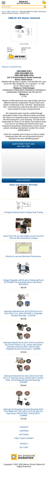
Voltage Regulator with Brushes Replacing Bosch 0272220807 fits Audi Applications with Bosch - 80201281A (23, 282)
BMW (8, 11)
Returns (24, 435)
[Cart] (44, 2)
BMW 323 (15, 11)
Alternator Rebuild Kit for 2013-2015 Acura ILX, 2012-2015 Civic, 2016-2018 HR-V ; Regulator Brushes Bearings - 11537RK (23, 313)
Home (4, 11)
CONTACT (24, 427)
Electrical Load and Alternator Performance (23, 256)
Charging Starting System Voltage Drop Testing (23, 212)
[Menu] (3, 3)
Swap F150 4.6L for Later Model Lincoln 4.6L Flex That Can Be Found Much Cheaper (23, 237)
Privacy (24, 444)
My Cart (24, 447)
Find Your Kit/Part (24, 438)
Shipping (24, 431)
